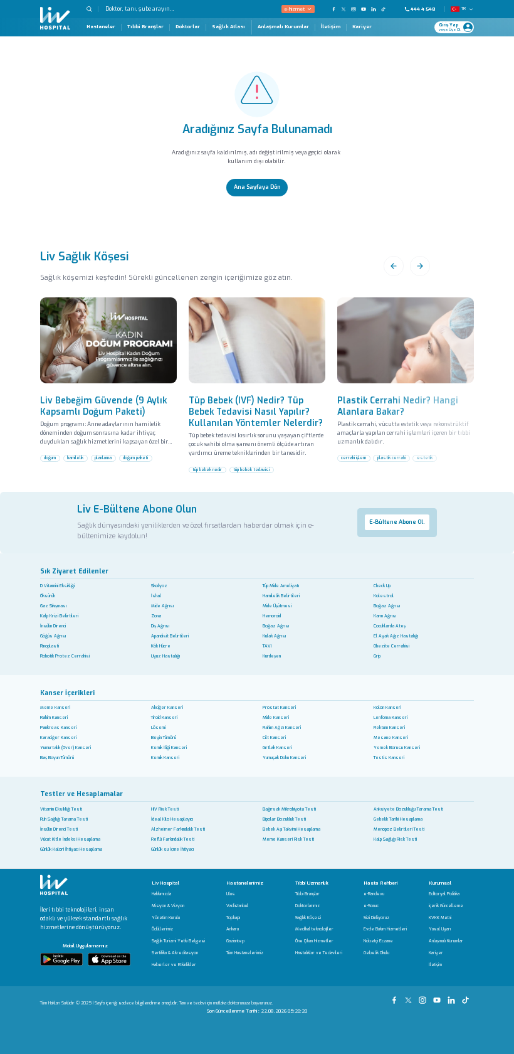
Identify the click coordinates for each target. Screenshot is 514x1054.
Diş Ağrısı (160, 626)
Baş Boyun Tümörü (57, 757)
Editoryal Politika (444, 894)
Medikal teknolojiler (314, 929)
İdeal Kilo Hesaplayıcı (172, 819)
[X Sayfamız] (409, 996)
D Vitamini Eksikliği (57, 585)
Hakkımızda (161, 894)
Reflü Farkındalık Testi (172, 839)
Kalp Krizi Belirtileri (59, 616)
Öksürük (47, 596)
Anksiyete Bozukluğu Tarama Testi (408, 809)
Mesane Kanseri (391, 737)
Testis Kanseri (389, 757)
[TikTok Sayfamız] (466, 996)
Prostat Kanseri (279, 707)
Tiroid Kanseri (164, 717)
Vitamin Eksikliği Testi (61, 809)
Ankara (232, 929)
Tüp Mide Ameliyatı (281, 585)
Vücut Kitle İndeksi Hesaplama (70, 839)
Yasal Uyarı (440, 929)
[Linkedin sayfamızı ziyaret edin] (374, 9)
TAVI (267, 646)
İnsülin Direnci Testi (59, 829)
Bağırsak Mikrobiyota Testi (289, 809)
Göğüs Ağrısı (53, 636)
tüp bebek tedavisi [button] (251, 469)
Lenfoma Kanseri (390, 717)
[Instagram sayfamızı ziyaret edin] (354, 9)
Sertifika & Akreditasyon (175, 953)
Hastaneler (101, 27)
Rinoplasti (49, 646)
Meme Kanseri (55, 707)
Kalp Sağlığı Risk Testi (395, 839)
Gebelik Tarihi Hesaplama (398, 819)
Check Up (382, 585)
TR (463, 8)
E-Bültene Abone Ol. (396, 522)
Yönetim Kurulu (166, 918)
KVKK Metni (440, 918)
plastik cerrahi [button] (391, 457)
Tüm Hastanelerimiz (244, 953)
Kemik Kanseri (165, 757)
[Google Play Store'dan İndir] (61, 959)
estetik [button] (425, 457)
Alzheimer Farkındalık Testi (178, 829)
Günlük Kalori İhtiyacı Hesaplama (71, 849)
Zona (156, 616)
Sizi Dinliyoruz (376, 918)
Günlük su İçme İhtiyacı (172, 849)
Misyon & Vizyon (168, 906)
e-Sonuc (371, 906)
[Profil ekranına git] (468, 27)
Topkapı (233, 918)
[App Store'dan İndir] (109, 959)
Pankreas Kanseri (58, 727)
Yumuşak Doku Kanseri (284, 757)
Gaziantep (235, 941)
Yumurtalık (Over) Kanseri (65, 747)
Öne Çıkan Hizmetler (314, 941)
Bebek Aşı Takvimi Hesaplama (291, 829)
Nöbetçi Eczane (378, 941)
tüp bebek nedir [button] (207, 469)
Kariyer (362, 27)
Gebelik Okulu (376, 953)
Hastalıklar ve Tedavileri (318, 953)
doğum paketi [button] (135, 457)
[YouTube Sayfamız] (438, 996)
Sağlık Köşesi (308, 918)
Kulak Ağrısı (274, 636)
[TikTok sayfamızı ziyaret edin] (387, 9)
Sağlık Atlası (228, 26)
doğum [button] (50, 457)
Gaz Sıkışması (53, 606)
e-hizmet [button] (294, 9)
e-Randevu (374, 894)
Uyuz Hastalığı (165, 656)
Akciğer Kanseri (167, 707)
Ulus (230, 894)
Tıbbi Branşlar (145, 27)
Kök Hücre (160, 646)
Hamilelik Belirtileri (281, 596)
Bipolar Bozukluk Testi (284, 819)
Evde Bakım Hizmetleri (385, 929)
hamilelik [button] (75, 457)
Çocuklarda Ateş (390, 626)
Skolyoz (159, 585)
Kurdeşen (272, 656)
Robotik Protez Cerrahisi (65, 656)
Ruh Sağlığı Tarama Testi (64, 819)
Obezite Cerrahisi (391, 646)
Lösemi (158, 727)
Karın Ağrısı (385, 616)
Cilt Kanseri (274, 737)
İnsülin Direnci (53, 626)
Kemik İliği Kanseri (169, 747)
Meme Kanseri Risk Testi (288, 839)
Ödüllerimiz (162, 929)
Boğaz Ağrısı (387, 606)
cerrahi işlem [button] (353, 457)
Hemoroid (272, 616)
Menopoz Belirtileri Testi (399, 829)
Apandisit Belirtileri (170, 636)
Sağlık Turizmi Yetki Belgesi (178, 941)
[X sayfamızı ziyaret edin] (343, 9)
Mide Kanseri (276, 717)
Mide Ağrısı (162, 606)
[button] (92, 9)
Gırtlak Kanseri (277, 747)
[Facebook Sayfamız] (396, 996)
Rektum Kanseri (389, 727)
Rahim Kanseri (54, 717)
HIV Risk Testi (165, 809)
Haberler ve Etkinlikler (174, 965)
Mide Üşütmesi (277, 606)
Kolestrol (384, 596)
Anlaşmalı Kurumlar (283, 27)
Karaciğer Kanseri (58, 737)
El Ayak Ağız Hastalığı (396, 636)
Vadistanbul (237, 906)
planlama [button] (103, 457)
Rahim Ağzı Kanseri (282, 727)
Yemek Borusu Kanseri (397, 747)
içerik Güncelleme (446, 906)
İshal (156, 596)
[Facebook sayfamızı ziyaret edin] (333, 9)
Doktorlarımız (307, 906)
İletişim (330, 27)
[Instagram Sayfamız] (424, 996)
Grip (377, 656)
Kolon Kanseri (387, 707)
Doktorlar (188, 27)
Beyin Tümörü (163, 737)
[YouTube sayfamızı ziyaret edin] (364, 9)
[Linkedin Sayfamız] (453, 996)
